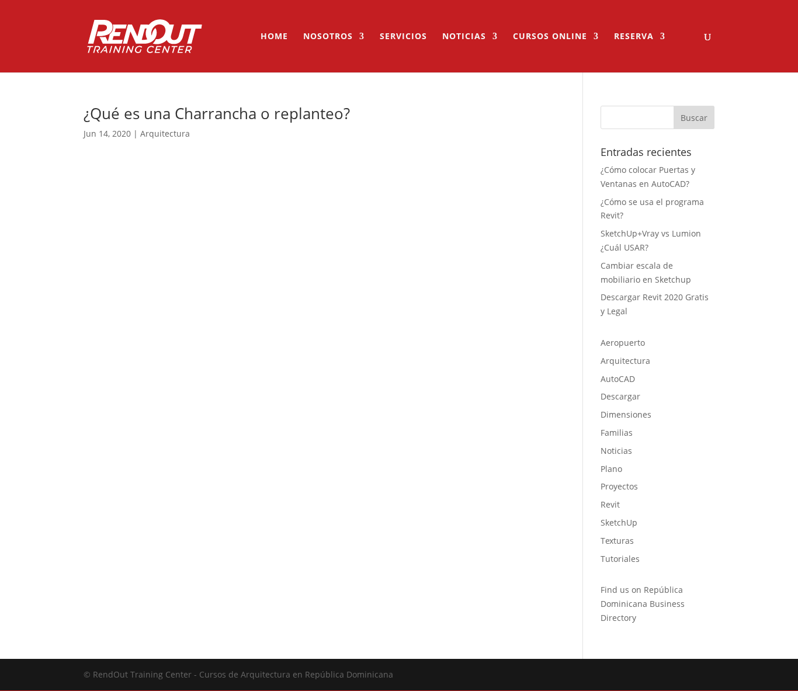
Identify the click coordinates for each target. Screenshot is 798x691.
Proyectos (619, 486)
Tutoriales (620, 558)
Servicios (403, 36)
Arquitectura (165, 133)
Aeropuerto (623, 342)
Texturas (617, 540)
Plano (611, 468)
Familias (617, 432)
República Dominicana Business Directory (643, 603)
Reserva (634, 36)
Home (274, 36)
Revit (610, 504)
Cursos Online (550, 36)
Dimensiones (626, 414)
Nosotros (328, 36)
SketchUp (619, 522)
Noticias (464, 36)
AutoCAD (618, 378)
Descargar (620, 396)
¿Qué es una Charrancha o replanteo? (217, 113)
